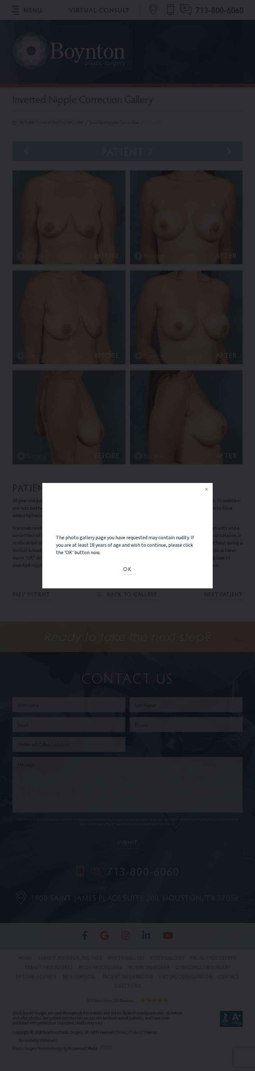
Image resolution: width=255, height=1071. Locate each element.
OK (127, 569)
